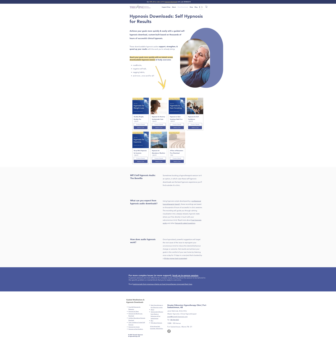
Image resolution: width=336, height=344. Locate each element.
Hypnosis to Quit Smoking (135, 329)
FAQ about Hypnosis (156, 323)
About (152, 309)
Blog (152, 320)
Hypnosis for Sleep (133, 311)
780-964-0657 (174, 320)
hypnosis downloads (171, 2)
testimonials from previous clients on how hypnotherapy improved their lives (162, 284)
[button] (206, 7)
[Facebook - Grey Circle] (169, 331)
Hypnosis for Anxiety (134, 327)
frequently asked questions (185, 223)
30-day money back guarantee (175, 258)
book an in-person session (185, 275)
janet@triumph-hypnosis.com (177, 317)
